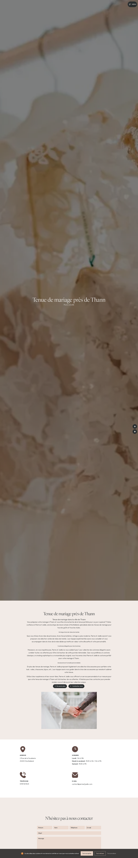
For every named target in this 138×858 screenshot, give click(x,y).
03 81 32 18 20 (24, 784)
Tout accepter (86, 853)
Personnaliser (111, 853)
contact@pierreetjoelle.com (82, 784)
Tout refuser (100, 853)
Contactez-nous (77, 686)
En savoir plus (61, 686)
